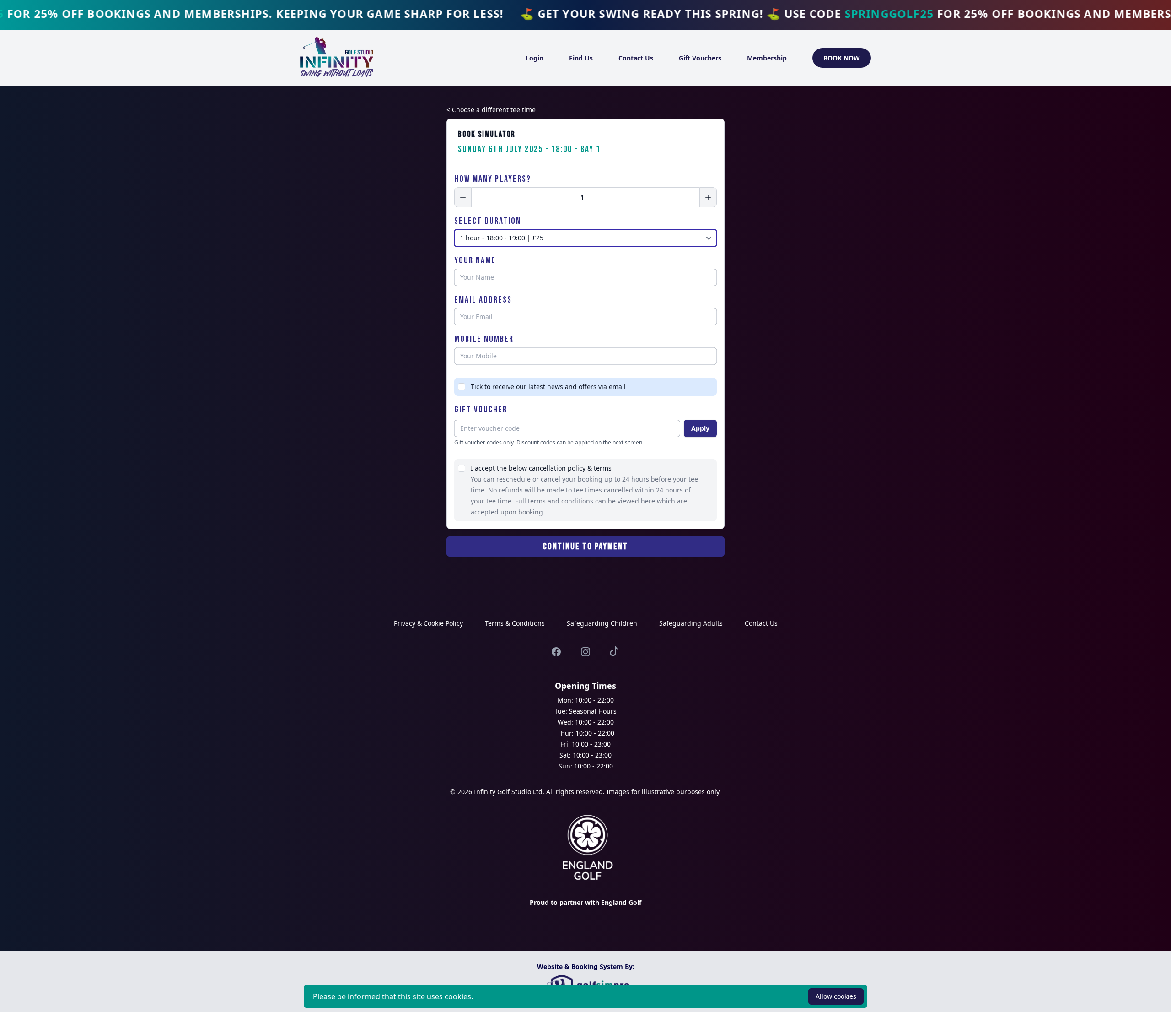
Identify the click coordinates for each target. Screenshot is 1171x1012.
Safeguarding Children (602, 623)
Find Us (581, 58)
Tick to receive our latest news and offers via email (548, 386)
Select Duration (487, 221)
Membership (767, 58)
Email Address (483, 299)
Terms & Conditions (515, 623)
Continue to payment (585, 546)
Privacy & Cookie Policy (428, 623)
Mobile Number (484, 339)
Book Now (841, 58)
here (648, 501)
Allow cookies (836, 996)
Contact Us (635, 58)
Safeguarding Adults (691, 623)
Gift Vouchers (700, 58)
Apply (700, 428)
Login (534, 58)
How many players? (492, 178)
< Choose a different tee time (491, 109)
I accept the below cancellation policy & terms (541, 468)
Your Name (475, 260)
